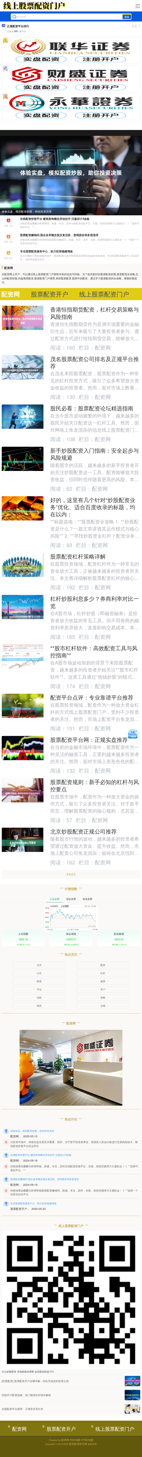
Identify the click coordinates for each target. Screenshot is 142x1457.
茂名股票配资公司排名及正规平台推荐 (94, 362)
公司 (39, 973)
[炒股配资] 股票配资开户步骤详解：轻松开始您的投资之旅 (35, 1381)
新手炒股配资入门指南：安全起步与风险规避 (94, 453)
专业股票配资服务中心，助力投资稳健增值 (46, 251)
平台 (39, 989)
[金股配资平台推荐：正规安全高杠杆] (132, 1409)
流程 (39, 997)
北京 (39, 965)
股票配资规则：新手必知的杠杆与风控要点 (94, 785)
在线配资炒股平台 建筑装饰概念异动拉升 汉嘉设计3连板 (55, 219)
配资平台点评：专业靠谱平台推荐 (91, 697)
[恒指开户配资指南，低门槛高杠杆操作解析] (132, 1395)
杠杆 (102, 973)
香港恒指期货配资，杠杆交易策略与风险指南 (94, 312)
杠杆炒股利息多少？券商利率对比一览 (94, 602)
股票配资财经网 (78, 1444)
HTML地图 (87, 1440)
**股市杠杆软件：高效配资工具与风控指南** (93, 651)
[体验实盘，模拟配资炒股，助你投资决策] (71, 172)
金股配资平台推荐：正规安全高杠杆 (22, 1409)
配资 (102, 965)
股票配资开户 (61, 1428)
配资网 (19, 1428)
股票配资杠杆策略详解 (78, 556)
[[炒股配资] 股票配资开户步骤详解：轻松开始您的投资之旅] (132, 1381)
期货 (39, 1005)
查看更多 (71, 874)
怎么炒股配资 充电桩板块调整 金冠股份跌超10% (28, 1371)
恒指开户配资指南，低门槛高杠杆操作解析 (26, 1395)
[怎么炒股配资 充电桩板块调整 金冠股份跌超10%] (71, 1299)
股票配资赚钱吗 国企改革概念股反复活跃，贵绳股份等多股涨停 (59, 235)
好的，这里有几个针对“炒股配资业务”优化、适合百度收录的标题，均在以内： (92, 507)
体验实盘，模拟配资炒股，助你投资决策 (27, 211)
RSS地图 (75, 1440)
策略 (102, 997)
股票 (39, 981)
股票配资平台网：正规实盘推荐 (89, 739)
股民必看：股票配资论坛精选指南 (91, 408)
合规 (102, 1005)
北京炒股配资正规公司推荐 (83, 831)
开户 (102, 989)
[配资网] (34, 5)
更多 (134, 26)
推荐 (102, 981)
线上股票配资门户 (114, 1428)
